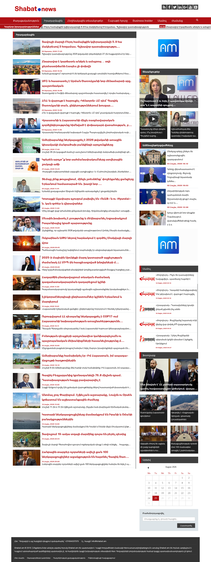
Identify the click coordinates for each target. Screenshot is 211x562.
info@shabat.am (99, 541)
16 (189, 488)
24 (149, 498)
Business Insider (143, 20)
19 (162, 493)
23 (189, 493)
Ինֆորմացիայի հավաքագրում (101, 558)
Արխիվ (147, 459)
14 (176, 488)
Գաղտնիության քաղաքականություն (69, 558)
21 (176, 493)
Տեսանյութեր (151, 71)
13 (169, 488)
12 (162, 488)
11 (156, 488)
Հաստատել (186, 525)
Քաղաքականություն (26, 20)
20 (169, 493)
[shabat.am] (36, 11)
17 (149, 493)
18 (155, 493)
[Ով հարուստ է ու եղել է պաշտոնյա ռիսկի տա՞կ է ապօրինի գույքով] (168, 91)
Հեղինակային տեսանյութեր (85, 20)
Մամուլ (162, 20)
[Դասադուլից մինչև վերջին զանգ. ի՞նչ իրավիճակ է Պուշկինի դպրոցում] (153, 119)
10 (149, 488)
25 (155, 498)
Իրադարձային (53, 20)
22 (182, 493)
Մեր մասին (19, 558)
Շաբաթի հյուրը (118, 20)
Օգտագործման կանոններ (39, 558)
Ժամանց (177, 20)
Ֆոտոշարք (149, 355)
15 (182, 488)
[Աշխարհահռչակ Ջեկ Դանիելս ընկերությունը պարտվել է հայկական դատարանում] (184, 119)
